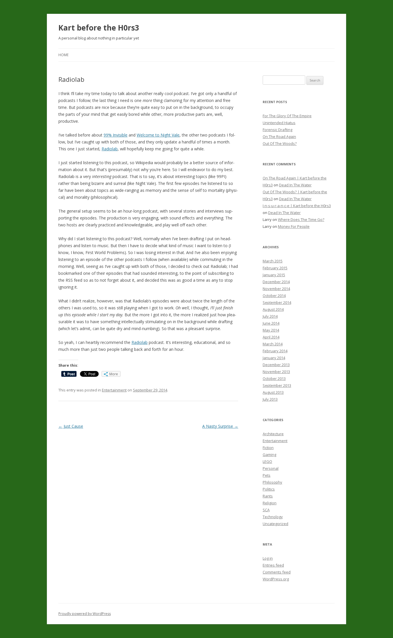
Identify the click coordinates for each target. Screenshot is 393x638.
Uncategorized (275, 523)
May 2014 (271, 330)
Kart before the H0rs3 (98, 27)
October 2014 (274, 295)
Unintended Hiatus (279, 122)
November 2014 (276, 288)
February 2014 (275, 350)
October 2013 (274, 378)
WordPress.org (276, 579)
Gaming (269, 454)
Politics (269, 489)
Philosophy (272, 482)
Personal (270, 468)
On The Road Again (279, 136)
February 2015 (275, 267)
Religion (269, 503)
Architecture (273, 433)
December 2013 (276, 364)
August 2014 (273, 309)
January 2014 (274, 357)
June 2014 (271, 323)
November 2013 (276, 371)
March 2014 (273, 344)
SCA (266, 509)
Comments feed (277, 572)
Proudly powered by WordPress (84, 613)
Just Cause (70, 426)
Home (63, 54)
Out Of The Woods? (280, 143)
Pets (266, 475)
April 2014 (271, 337)
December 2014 (276, 281)
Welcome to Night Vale (158, 135)
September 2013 (277, 385)
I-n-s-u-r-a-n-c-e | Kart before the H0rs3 (297, 205)
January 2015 (274, 274)
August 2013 (273, 392)
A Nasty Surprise (220, 426)
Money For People (294, 226)
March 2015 (273, 261)
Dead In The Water (295, 185)
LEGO (267, 461)
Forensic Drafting (277, 129)
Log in (268, 558)
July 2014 (270, 316)
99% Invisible (115, 135)
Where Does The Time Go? (301, 219)
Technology (273, 516)
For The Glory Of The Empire (287, 115)
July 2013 (270, 399)
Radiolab (110, 149)
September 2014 (277, 302)
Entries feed (273, 565)
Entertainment (114, 390)
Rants (268, 496)
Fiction (268, 447)
